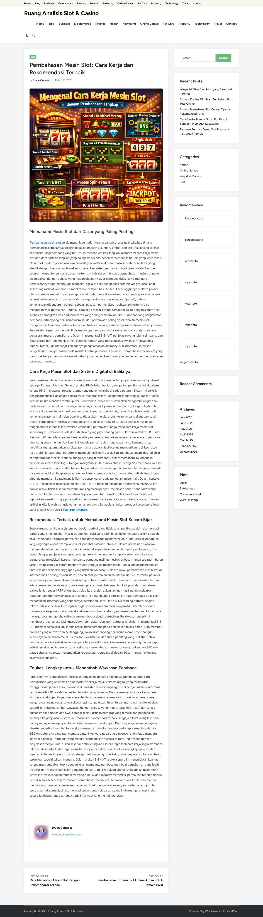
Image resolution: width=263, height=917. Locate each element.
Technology (171, 3)
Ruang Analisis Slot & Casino (61, 13)
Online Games (125, 3)
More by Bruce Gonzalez (66, 834)
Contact (198, 3)
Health (94, 3)
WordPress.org (189, 500)
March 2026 (187, 440)
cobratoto (191, 261)
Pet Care (142, 3)
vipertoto (191, 282)
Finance (81, 3)
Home (27, 3)
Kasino (184, 164)
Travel (185, 3)
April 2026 (186, 434)
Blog (37, 3)
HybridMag (231, 911)
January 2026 (188, 451)
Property (156, 3)
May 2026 (186, 428)
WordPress (211, 911)
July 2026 (186, 417)
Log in (183, 482)
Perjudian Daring (190, 176)
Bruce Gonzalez (42, 80)
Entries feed (187, 488)
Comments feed (190, 494)
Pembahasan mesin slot (45, 242)
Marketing (107, 3)
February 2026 (189, 446)
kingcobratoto (194, 218)
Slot (33, 57)
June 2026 (186, 423)
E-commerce (65, 3)
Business (49, 3)
